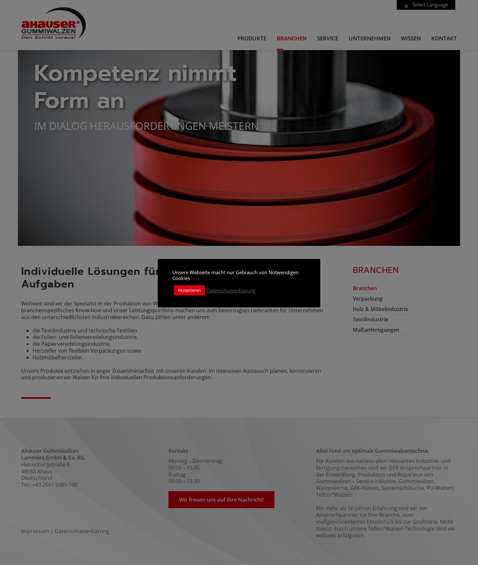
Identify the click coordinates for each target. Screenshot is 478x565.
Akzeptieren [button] (189, 290)
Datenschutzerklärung (231, 290)
